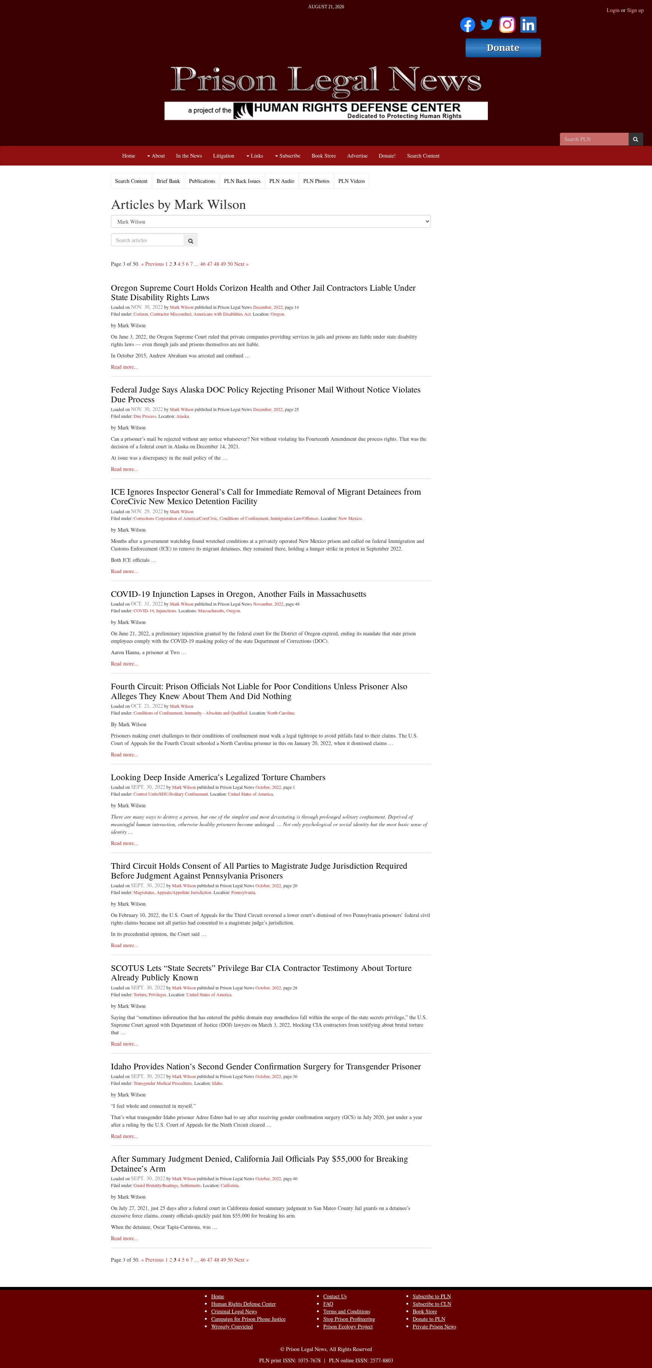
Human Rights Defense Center (243, 1303)
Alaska (182, 416)
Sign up (635, 10)
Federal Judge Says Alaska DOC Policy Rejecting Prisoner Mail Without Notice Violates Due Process (266, 393)
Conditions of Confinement (244, 518)
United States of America (250, 794)
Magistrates (144, 892)
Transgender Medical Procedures (163, 1083)
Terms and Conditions (346, 1311)
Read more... (124, 366)
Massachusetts (211, 610)
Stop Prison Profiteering (349, 1318)
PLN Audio (281, 180)
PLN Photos (316, 180)
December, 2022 (268, 307)
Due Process (145, 416)
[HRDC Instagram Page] (507, 22)
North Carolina (280, 713)
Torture (140, 994)
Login (613, 10)
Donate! (387, 155)
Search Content (423, 155)
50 (230, 263)
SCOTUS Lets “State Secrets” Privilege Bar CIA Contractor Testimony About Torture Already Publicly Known (261, 972)
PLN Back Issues (242, 180)
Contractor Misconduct (170, 314)
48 (216, 263)
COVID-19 (144, 610)
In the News (189, 155)
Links (256, 155)
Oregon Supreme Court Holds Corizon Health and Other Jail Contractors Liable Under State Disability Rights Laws (263, 292)
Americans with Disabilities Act (222, 314)
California (229, 1185)
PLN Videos (351, 180)
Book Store (324, 155)
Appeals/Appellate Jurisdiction (184, 892)
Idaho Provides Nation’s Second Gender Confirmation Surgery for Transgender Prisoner (266, 1066)
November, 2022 (268, 604)
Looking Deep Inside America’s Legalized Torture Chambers (218, 776)
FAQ (328, 1303)
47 (209, 263)
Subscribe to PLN (432, 1296)
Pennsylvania (243, 892)
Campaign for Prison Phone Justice (248, 1318)
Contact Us (335, 1296)
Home (128, 155)
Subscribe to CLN (432, 1303)
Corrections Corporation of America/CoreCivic (175, 518)
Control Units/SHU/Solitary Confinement (171, 794)
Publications (202, 180)
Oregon (277, 314)
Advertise (357, 155)
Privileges (157, 994)
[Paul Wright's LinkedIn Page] (528, 22)
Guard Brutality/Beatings (156, 1185)
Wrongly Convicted (232, 1326)
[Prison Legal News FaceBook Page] (467, 22)
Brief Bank (168, 180)
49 (223, 263)
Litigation (223, 155)
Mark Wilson (182, 307)
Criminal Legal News (234, 1311)
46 (203, 263)
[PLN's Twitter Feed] (487, 22)
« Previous (152, 263)
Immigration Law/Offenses (294, 518)
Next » (241, 263)
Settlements (190, 1185)
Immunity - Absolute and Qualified (216, 713)
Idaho (217, 1083)
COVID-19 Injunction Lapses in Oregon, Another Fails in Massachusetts (238, 593)
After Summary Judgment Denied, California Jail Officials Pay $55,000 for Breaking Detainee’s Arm (259, 1163)
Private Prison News (434, 1326)
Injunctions (166, 610)
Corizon (141, 314)
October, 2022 (268, 787)
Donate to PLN (429, 1318)
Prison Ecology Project (348, 1326)
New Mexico (350, 518)
